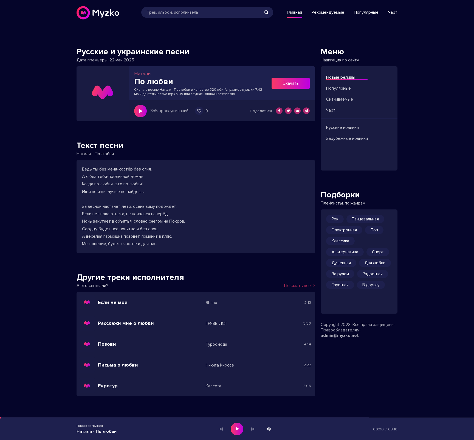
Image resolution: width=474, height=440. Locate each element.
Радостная (373, 273)
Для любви (375, 262)
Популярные (366, 12)
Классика (340, 241)
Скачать (291, 83)
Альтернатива (345, 251)
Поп (374, 230)
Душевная (341, 262)
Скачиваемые (339, 99)
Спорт (378, 251)
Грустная (340, 284)
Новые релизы (340, 77)
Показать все (297, 285)
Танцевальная (365, 219)
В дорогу (370, 284)
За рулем (340, 273)
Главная (294, 12)
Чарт (392, 12)
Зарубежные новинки (347, 138)
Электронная (344, 230)
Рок (335, 219)
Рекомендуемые (328, 12)
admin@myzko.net (340, 335)
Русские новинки (342, 127)
